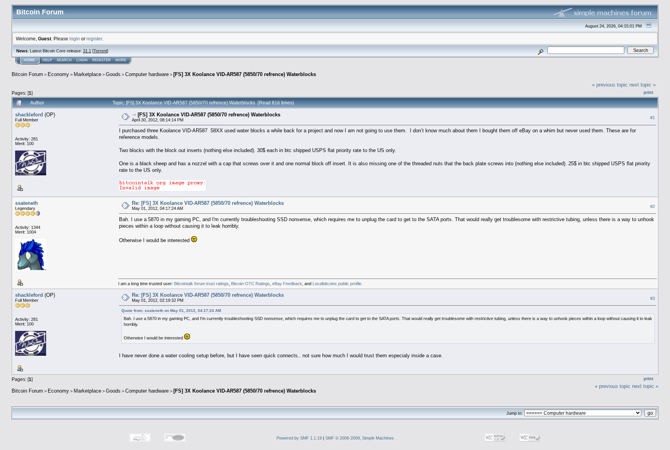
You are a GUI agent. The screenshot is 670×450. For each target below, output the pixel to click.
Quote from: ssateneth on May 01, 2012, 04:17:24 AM (171, 310)
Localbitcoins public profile (337, 283)
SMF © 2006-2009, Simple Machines (359, 438)
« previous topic (610, 85)
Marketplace (87, 74)
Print (648, 92)
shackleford (29, 115)
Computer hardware (147, 74)
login (74, 38)
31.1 (87, 50)
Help (47, 60)
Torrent (100, 50)
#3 (652, 298)
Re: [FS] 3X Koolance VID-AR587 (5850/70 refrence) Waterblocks (208, 203)
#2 (652, 206)
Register (101, 60)
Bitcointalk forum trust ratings (201, 283)
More (121, 60)
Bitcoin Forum (27, 74)
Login (82, 60)
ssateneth (26, 203)
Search (64, 60)
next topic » (642, 85)
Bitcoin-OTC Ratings (250, 283)
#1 (652, 117)
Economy (58, 74)
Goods (113, 74)
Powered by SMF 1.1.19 (299, 438)
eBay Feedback (287, 283)
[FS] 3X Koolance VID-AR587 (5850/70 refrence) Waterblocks (244, 74)
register (94, 38)
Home (29, 60)
